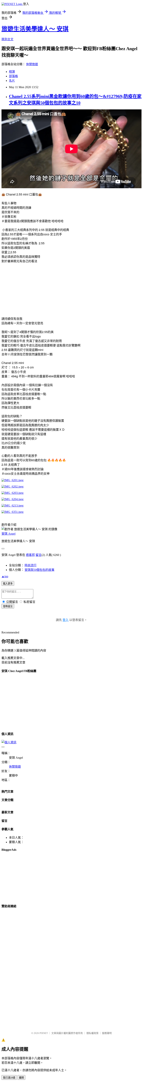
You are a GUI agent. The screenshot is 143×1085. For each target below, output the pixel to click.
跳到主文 (7, 39)
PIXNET (43, 1033)
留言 (39, 554)
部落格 (13, 76)
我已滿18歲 (9, 1077)
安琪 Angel (8, 533)
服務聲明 (107, 1033)
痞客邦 (30, 554)
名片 (12, 80)
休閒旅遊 (32, 64)
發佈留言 (8, 606)
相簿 (12, 71)
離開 (21, 1077)
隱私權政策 (92, 1033)
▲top (4, 576)
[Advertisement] (32, 289)
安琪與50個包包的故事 (39, 569)
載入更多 (8, 583)
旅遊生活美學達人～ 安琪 (35, 29)
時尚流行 (30, 565)
